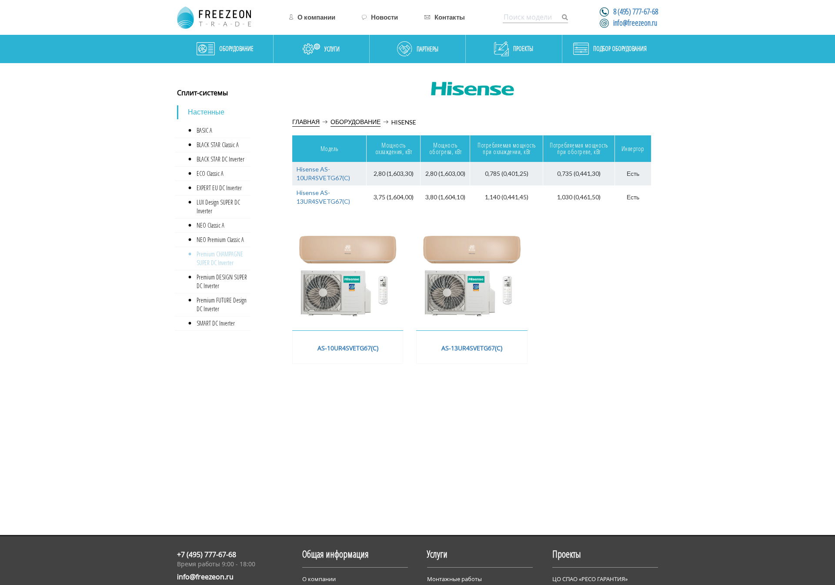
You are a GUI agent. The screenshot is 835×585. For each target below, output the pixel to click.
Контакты (449, 17)
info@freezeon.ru (635, 22)
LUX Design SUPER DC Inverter (214, 205)
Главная (306, 121)
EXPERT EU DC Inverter (215, 187)
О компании (316, 17)
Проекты (523, 48)
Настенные (206, 112)
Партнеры (427, 49)
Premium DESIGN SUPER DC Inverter (217, 280)
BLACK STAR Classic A (213, 144)
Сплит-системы (202, 93)
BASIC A (200, 130)
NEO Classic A (206, 225)
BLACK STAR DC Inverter (216, 158)
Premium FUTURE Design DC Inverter (217, 303)
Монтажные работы (454, 579)
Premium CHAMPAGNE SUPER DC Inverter (215, 257)
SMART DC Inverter (211, 322)
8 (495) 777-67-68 (635, 11)
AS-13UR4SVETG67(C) (471, 348)
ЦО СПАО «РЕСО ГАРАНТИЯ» (590, 579)
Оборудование (236, 48)
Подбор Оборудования (620, 48)
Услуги (332, 49)
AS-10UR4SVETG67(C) (347, 348)
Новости (384, 17)
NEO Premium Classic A (216, 239)
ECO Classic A (206, 173)
